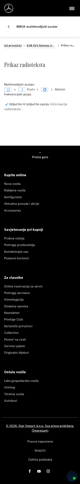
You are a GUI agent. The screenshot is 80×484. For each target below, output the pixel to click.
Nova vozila (12, 184)
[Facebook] (29, 471)
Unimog (9, 387)
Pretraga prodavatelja (19, 245)
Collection (11, 333)
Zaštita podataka (40, 459)
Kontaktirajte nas (16, 251)
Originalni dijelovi (16, 352)
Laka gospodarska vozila (21, 381)
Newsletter (12, 313)
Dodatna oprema (16, 306)
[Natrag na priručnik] (10, 27)
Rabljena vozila (14, 190)
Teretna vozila (14, 394)
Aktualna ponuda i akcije (21, 203)
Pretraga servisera (17, 293)
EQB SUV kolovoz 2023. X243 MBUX (41, 45)
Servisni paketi (14, 346)
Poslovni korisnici (16, 258)
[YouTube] (39, 471)
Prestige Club (13, 319)
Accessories (12, 210)
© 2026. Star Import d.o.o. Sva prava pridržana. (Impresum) (40, 428)
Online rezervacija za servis (23, 286)
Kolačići (40, 450)
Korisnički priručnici (18, 326)
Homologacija (14, 299)
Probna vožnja (14, 238)
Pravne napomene (40, 441)
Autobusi (10, 400)
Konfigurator (13, 197)
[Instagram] (48, 471)
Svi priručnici (13, 45)
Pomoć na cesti (15, 339)
